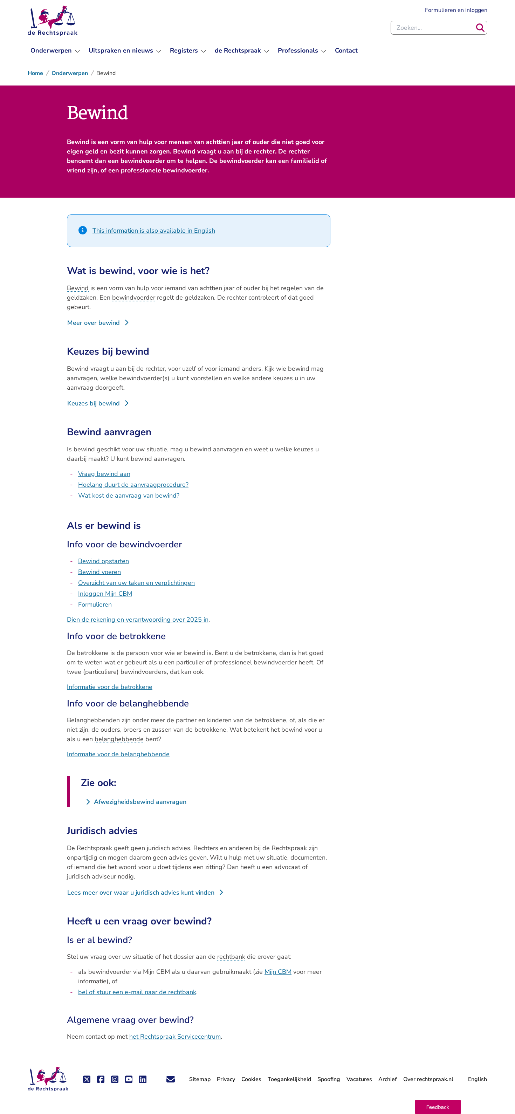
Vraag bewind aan (104, 474)
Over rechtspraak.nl (428, 1079)
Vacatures (359, 1079)
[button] (438, 1107)
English (477, 1079)
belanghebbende (119, 739)
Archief (387, 1079)
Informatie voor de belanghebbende (118, 754)
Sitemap (200, 1079)
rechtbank (231, 956)
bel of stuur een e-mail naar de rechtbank (137, 992)
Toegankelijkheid (289, 1079)
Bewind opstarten (103, 561)
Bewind (78, 288)
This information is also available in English (153, 230)
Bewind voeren (99, 572)
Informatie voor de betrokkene (109, 687)
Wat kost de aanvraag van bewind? (128, 495)
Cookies (251, 1079)
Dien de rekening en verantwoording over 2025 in (137, 619)
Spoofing (328, 1079)
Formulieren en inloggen (456, 10)
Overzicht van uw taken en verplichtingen (136, 583)
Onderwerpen (70, 73)
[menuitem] (55, 50)
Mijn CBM (278, 972)
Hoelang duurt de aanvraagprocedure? (133, 484)
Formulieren (95, 604)
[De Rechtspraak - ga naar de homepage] (52, 21)
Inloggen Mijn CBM (105, 593)
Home (35, 73)
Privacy (226, 1079)
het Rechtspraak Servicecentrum (175, 1036)
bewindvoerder (133, 297)
